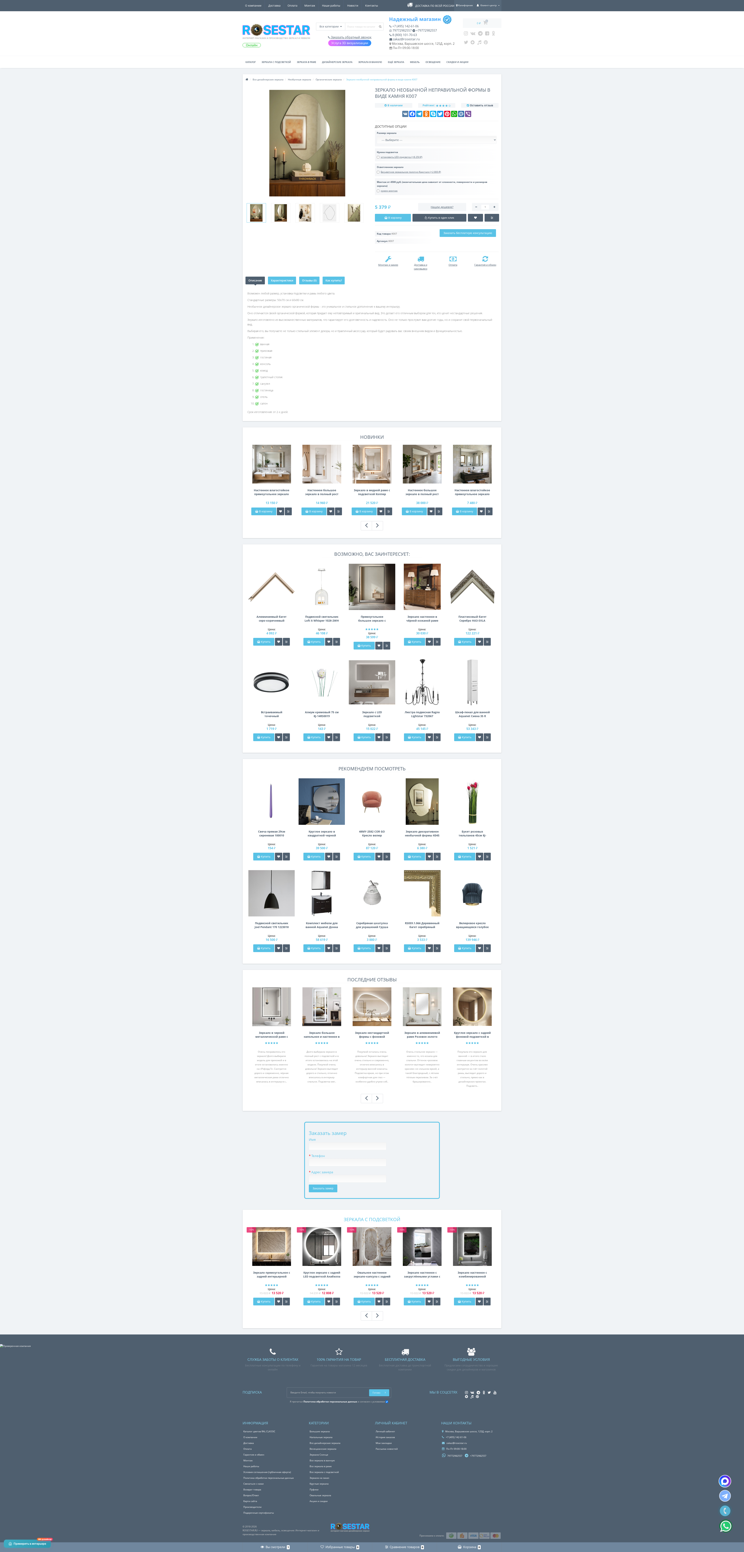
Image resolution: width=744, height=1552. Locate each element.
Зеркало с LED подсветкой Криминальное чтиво (372, 714)
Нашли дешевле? (442, 207)
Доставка (274, 5)
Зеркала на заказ (319, 1478)
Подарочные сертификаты (258, 1512)
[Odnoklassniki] (493, 34)
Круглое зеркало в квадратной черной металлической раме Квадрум (322, 833)
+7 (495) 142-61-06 (405, 26)
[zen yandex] (473, 43)
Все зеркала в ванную (322, 1460)
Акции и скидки (319, 1501)
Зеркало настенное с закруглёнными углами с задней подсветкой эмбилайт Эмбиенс (422, 1274)
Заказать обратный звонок (350, 37)
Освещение (433, 62)
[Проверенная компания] (15, 1346)
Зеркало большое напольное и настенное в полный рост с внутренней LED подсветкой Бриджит (322, 1035)
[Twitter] (466, 43)
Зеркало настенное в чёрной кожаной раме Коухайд (422, 619)
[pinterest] (486, 43)
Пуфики (314, 1489)
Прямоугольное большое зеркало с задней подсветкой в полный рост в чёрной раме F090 (372, 619)
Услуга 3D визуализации (349, 43)
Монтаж (309, 5)
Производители (252, 1507)
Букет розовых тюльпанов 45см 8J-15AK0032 (472, 833)
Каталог (250, 62)
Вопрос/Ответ (251, 1495)
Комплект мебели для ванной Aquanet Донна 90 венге (322, 925)
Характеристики (282, 280)
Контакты (371, 5)
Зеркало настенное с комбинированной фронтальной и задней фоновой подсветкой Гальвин (472, 1274)
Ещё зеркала (396, 62)
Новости (352, 5)
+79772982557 (426, 30)
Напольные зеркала (321, 1437)
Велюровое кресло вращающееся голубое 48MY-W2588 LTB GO (472, 925)
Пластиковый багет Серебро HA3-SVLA (472, 618)
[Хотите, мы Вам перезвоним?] (725, 1511)
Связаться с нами (253, 1483)
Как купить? (334, 280)
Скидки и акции (457, 62)
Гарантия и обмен (253, 1454)
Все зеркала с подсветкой (324, 1472)
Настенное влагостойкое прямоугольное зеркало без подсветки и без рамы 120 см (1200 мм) (472, 492)
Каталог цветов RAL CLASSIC (259, 1431)
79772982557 (402, 30)
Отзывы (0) (309, 280)
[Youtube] (487, 34)
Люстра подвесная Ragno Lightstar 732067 (422, 714)
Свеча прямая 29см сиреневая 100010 (271, 833)
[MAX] (725, 1481)
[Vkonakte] (472, 34)
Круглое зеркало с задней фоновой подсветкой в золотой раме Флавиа (472, 1035)
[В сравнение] (288, 511)
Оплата (292, 5)
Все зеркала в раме (321, 1466)
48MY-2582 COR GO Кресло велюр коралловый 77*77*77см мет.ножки (372, 833)
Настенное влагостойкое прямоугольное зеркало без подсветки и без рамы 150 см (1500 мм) (271, 492)
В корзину (265, 511)
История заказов (385, 1437)
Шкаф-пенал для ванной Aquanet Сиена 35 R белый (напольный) (472, 714)
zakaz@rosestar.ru (406, 39)
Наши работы (331, 5)
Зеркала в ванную (370, 62)
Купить (265, 642)
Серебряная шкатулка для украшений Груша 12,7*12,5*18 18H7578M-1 (372, 925)
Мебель (415, 62)
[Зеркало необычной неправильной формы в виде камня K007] (256, 213)
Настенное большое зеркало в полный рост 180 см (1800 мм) (321, 492)
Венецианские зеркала (323, 1448)
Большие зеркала (320, 1431)
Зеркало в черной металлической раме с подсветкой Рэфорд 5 (271, 1035)
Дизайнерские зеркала (337, 62)
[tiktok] (479, 43)
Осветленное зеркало (390, 167)
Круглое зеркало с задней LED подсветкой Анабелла (321, 1274)
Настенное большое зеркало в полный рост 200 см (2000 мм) (422, 492)
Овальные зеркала (320, 1495)
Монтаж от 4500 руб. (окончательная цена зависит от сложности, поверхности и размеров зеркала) (432, 184)
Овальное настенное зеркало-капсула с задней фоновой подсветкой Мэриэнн (372, 1274)
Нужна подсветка (387, 152)
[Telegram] (480, 34)
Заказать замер (323, 1188)
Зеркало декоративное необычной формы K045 (422, 833)
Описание (255, 280)
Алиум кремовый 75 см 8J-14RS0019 (322, 714)
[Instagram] (466, 34)
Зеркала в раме (306, 62)
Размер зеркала (386, 133)
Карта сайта (250, 1501)
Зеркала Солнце (319, 1454)
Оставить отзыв (481, 105)
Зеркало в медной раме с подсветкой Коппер (372, 492)
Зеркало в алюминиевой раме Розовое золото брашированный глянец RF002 (422, 1035)
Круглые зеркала (319, 1483)
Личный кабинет (385, 1431)
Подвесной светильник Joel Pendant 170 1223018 (272, 925)
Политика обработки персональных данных (268, 1478)
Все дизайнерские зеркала (325, 1443)
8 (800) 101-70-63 (404, 35)
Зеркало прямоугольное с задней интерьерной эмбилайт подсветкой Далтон (271, 1274)
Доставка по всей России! (435, 6)
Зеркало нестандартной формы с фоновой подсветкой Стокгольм (372, 1035)
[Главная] (246, 79)
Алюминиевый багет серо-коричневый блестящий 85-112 (272, 619)
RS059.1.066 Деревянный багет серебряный (422, 925)
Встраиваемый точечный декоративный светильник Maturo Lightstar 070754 (271, 714)
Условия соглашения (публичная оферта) (267, 1472)
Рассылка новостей (387, 1448)
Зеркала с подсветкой (276, 62)
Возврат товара (252, 1489)
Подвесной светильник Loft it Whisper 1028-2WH (322, 618)
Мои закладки (384, 1443)
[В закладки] (280, 511)
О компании (253, 5)
